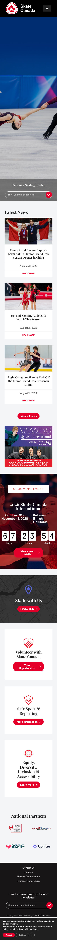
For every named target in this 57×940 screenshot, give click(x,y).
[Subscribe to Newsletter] (49, 195)
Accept (9, 935)
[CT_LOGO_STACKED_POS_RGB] (15, 846)
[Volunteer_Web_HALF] (28, 447)
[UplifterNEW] (41, 846)
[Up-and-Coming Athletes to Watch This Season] (28, 285)
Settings (22, 935)
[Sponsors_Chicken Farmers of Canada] (15, 828)
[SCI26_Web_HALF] (28, 427)
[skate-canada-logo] (20, 3)
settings (34, 929)
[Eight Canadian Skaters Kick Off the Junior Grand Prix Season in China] (28, 346)
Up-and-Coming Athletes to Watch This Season (28, 317)
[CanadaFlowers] (41, 828)
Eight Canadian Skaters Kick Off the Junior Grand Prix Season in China (28, 380)
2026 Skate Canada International (29, 506)
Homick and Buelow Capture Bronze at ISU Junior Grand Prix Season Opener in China (28, 253)
